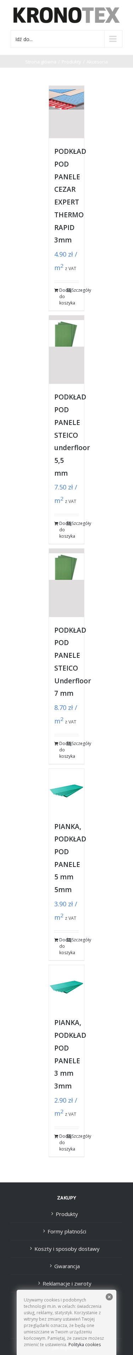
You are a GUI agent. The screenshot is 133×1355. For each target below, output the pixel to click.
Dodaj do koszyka (62, 296)
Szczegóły (75, 290)
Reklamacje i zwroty (67, 1283)
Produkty (67, 1213)
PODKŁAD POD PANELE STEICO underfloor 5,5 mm (72, 434)
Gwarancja (67, 1266)
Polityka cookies (84, 1345)
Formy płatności (67, 1231)
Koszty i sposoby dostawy (67, 1248)
